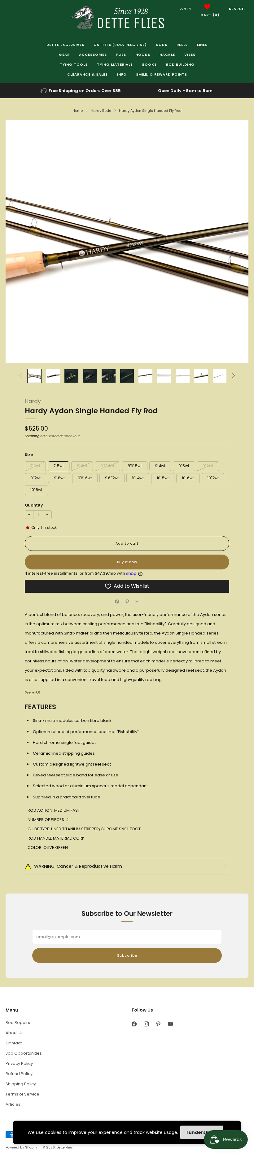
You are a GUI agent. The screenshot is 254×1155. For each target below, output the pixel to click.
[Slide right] (233, 376)
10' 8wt (36, 489)
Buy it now (127, 562)
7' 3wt (35, 465)
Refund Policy (19, 1074)
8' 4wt (82, 465)
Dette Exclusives (65, 44)
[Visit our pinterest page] (158, 1024)
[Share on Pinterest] (127, 601)
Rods (161, 44)
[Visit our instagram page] (146, 1024)
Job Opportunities (24, 1053)
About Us (15, 1033)
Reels (182, 44)
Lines (202, 44)
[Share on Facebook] (117, 601)
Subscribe (127, 955)
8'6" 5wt (135, 465)
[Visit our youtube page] (170, 1024)
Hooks (142, 54)
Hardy (33, 401)
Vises (189, 54)
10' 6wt (188, 478)
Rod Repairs (18, 1022)
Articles (13, 1104)
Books (149, 64)
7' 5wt (59, 465)
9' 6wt (208, 465)
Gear (64, 54)
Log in (185, 9)
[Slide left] (20, 376)
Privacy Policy (19, 1063)
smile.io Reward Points (161, 74)
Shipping (32, 435)
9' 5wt (183, 465)
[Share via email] (137, 601)
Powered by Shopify (21, 1147)
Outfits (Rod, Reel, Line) (120, 44)
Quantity (34, 505)
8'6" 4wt (107, 465)
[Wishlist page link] (207, 7)
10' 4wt (138, 478)
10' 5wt (163, 478)
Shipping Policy (21, 1084)
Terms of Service (22, 1094)
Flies (121, 54)
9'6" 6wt (85, 478)
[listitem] (81, 90)
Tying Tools (74, 64)
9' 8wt (59, 478)
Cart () (210, 14)
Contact (14, 1043)
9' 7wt (35, 478)
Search (237, 8)
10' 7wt (213, 478)
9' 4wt (160, 465)
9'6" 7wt (112, 478)
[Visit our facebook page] (134, 1024)
